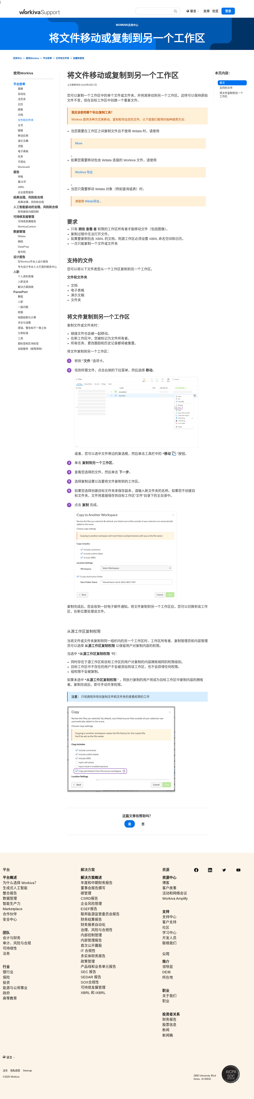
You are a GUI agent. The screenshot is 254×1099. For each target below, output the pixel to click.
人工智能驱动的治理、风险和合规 (35, 207)
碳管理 (86, 893)
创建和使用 (78, 58)
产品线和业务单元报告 (98, 967)
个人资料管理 (25, 276)
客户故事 (169, 888)
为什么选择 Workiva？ (20, 883)
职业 (165, 991)
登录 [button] (228, 11)
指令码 (22, 251)
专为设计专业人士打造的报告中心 (37, 266)
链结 (20, 241)
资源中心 (169, 878)
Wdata (21, 236)
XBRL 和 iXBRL (93, 993)
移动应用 (23, 135)
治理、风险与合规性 (96, 930)
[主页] (39, 12)
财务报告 (169, 1020)
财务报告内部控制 (28, 211)
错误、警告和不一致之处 (32, 327)
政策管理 (88, 961)
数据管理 (19, 231)
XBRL (21, 187)
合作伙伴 (10, 914)
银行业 (8, 972)
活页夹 (22, 99)
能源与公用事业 (15, 988)
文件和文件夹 (62, 58)
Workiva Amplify (175, 898)
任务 (20, 156)
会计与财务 (11, 938)
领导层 (167, 967)
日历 (20, 104)
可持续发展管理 (23, 216)
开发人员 (169, 938)
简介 (165, 962)
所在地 (167, 977)
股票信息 (169, 1025)
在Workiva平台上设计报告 (33, 261)
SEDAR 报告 (91, 977)
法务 (6, 954)
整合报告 (10, 893)
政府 (6, 993)
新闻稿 (167, 1035)
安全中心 (10, 919)
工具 (20, 338)
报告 (16, 172)
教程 (20, 296)
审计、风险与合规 (17, 943)
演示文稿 (23, 140)
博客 (165, 883)
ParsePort (20, 292)
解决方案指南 (25, 286)
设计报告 (19, 257)
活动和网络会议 (174, 893)
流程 (20, 146)
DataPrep (23, 246)
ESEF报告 (89, 909)
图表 (20, 109)
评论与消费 (24, 322)
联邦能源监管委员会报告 (100, 914)
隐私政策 (15, 1070)
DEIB (166, 972)
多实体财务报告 (93, 956)
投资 (6, 983)
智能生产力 (11, 904)
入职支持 (23, 281)
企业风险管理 (91, 904)
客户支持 (169, 922)
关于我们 (169, 996)
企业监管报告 (25, 192)
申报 (20, 176)
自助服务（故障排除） (31, 348)
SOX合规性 (90, 982)
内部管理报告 (91, 940)
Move (78, 143)
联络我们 (169, 943)
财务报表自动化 (93, 925)
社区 (165, 927)
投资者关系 (171, 1014)
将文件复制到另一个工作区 (231, 94)
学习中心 (169, 933)
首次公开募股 (91, 946)
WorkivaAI (24, 166)
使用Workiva (32, 58)
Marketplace (12, 909)
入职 (16, 271)
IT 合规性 (88, 951)
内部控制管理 (91, 935)
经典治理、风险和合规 (28, 197)
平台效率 (47, 58)
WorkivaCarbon (27, 226)
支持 (165, 912)
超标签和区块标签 (28, 343)
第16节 (22, 181)
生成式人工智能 (15, 888)
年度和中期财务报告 (96, 883)
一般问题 (23, 306)
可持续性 (10, 948)
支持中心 (17, 58)
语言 (193, 11)
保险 (6, 977)
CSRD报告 (89, 898)
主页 (20, 125)
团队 (6, 933)
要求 (222, 82)
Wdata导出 (92, 201)
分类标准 (23, 333)
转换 (20, 312)
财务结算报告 (91, 919)
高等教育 (10, 998)
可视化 (22, 161)
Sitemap (27, 1070)
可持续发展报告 (27, 221)
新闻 (165, 1030)
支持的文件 (226, 87)
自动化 (22, 93)
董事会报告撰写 (93, 888)
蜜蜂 (20, 88)
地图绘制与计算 (27, 317)
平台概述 (10, 878)
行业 (6, 967)
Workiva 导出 (84, 172)
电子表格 (23, 151)
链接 (20, 130)
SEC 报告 (88, 972)
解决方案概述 (91, 878)
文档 (20, 114)
